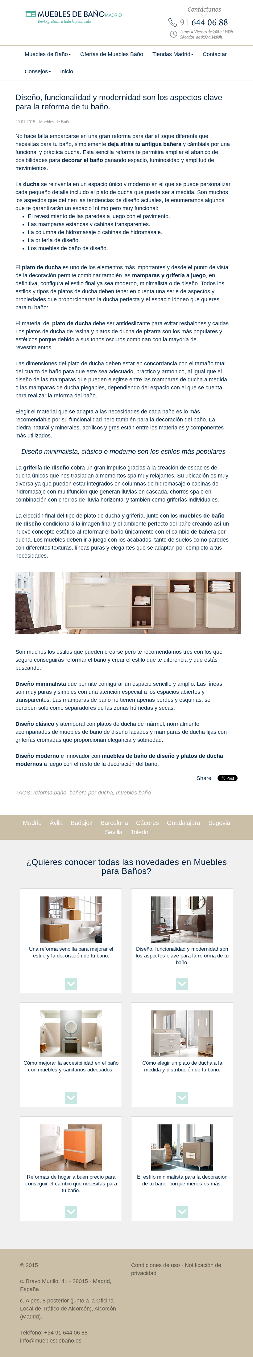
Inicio (66, 71)
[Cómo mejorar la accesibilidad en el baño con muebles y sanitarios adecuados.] (71, 1032)
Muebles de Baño (54, 122)
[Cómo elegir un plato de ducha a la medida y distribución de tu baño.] (182, 1032)
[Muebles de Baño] (71, 9)
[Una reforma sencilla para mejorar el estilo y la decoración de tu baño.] (71, 918)
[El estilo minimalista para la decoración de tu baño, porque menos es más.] (182, 1146)
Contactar (215, 54)
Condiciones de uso (155, 1265)
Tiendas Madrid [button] (171, 54)
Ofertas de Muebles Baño (111, 54)
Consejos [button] (36, 71)
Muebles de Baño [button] (46, 54)
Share (204, 778)
